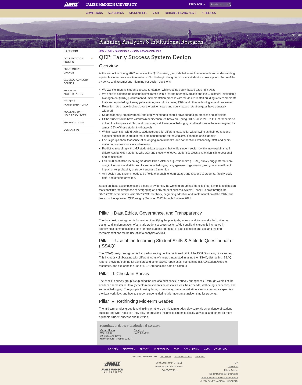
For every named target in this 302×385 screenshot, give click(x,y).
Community (220, 349)
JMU (101, 50)
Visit (156, 12)
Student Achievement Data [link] (76, 103)
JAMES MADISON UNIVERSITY (223, 381)
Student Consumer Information (223, 374)
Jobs (176, 349)
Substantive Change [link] (72, 71)
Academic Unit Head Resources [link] (75, 113)
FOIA (236, 363)
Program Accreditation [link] (73, 92)
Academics (116, 12)
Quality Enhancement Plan (146, 50)
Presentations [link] (74, 122)
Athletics (209, 12)
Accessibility (161, 349)
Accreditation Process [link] (73, 60)
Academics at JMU (183, 356)
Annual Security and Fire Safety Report (220, 377)
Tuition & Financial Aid (180, 12)
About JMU (200, 356)
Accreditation (122, 50)
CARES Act (233, 366)
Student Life (138, 12)
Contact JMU (169, 370)
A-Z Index (113, 349)
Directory (129, 349)
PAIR (109, 50)
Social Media (191, 349)
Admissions (94, 12)
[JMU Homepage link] (112, 372)
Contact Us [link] (71, 129)
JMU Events (165, 356)
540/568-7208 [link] (141, 333)
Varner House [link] (107, 330)
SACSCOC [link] (71, 51)
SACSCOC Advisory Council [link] (76, 81)
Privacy (144, 349)
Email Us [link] (139, 330)
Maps (207, 349)
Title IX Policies (231, 370)
